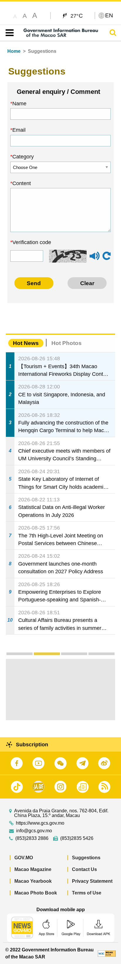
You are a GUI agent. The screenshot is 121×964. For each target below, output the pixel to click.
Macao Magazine (32, 869)
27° (76, 15)
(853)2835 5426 (76, 838)
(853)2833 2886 (31, 838)
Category (23, 157)
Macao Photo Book (35, 892)
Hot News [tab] (26, 343)
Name (19, 103)
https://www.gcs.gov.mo (40, 823)
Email (19, 130)
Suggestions (86, 857)
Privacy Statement (92, 881)
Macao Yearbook (33, 881)
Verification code (31, 242)
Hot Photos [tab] (66, 343)
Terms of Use (86, 892)
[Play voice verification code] (95, 258)
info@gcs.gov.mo (34, 830)
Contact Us (84, 869)
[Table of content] (8, 33)
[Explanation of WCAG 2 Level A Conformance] (107, 953)
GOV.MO (23, 857)
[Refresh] (106, 256)
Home (14, 51)
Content (21, 183)
